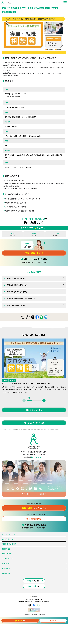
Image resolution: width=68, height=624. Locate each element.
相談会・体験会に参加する (21, 429)
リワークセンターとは (8, 534)
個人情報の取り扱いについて (26, 601)
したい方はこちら (34, 508)
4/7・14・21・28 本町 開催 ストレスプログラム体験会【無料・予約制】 (26, 383)
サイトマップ (38, 601)
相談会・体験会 (7, 553)
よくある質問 (6, 568)
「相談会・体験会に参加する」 (17, 183)
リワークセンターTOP (8, 429)
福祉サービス (6, 563)
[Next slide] (44, 400)
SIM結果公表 (6, 573)
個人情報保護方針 (37, 599)
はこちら (34, 518)
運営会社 (28, 599)
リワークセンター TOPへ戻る (34, 423)
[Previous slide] (24, 400)
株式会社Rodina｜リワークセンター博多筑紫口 (18, 167)
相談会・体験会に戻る (34, 410)
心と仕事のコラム (7, 558)
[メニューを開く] (65, 2)
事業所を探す (6, 549)
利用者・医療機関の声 (9, 544)
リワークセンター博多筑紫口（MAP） (15, 107)
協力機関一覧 (45, 601)
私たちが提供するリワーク (10, 539)
